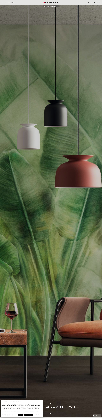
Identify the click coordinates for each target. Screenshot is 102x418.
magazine (48, 6)
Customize (28, 414)
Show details (7, 414)
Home (45, 6)
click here (31, 411)
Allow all (38, 414)
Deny (21, 414)
